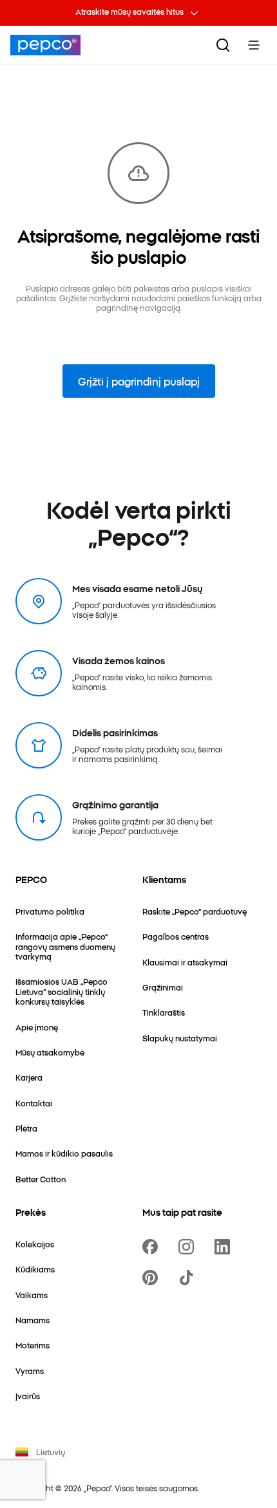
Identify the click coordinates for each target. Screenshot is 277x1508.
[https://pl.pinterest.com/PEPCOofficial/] (152, 1277)
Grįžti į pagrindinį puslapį (139, 381)
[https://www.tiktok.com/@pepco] (188, 1277)
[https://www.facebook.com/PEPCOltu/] (152, 1246)
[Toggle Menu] (254, 45)
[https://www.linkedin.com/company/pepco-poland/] (225, 1246)
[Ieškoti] (223, 45)
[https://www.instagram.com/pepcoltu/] (188, 1246)
